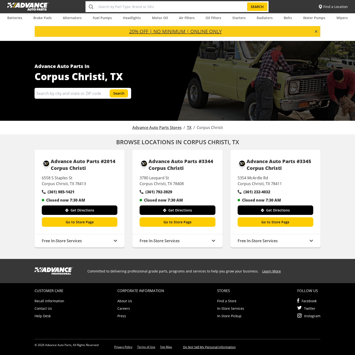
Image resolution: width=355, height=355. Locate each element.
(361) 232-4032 (256, 192)
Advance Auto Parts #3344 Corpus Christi (181, 164)
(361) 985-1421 (61, 192)
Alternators (72, 17)
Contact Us (43, 308)
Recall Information (49, 301)
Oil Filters (213, 17)
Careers (123, 308)
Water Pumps (314, 17)
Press (121, 316)
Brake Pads (42, 17)
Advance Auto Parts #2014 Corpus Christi (83, 164)
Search (257, 6)
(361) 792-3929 (158, 192)
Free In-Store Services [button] (62, 240)
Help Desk (43, 316)
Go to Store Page (80, 222)
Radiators (265, 17)
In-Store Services (230, 308)
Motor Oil (160, 17)
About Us (124, 301)
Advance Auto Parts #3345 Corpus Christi (279, 164)
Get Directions (82, 210)
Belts (288, 17)
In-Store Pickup (229, 316)
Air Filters (187, 17)
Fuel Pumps (102, 17)
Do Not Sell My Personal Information (209, 347)
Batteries (14, 17)
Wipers (342, 17)
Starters (239, 17)
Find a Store (226, 301)
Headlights (132, 17)
